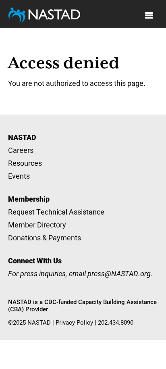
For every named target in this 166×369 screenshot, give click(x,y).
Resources (25, 163)
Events (19, 176)
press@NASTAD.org (119, 273)
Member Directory (37, 224)
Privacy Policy (74, 322)
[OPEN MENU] (149, 15)
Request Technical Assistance (56, 212)
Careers (20, 150)
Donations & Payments (44, 237)
